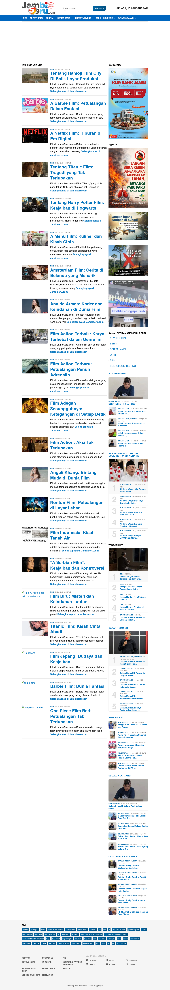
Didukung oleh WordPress (77, 985)
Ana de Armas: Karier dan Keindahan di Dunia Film (76, 306)
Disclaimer (47, 975)
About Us (26, 958)
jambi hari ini (27, 934)
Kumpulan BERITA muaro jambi (116, 934)
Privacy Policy (49, 968)
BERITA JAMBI (118, 349)
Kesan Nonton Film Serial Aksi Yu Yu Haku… (132, 608)
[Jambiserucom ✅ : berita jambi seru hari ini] (38, 8)
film (104, 930)
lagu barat (56, 939)
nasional (36, 943)
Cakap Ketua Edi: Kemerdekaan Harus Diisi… (132, 697)
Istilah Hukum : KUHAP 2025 (122, 404)
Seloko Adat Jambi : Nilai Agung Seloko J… (133, 847)
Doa (121, 574)
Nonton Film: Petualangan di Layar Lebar (77, 505)
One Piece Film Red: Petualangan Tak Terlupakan (71, 716)
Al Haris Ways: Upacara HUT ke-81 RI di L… (131, 513)
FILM (112, 360)
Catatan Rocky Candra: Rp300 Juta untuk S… (132, 878)
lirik (95, 939)
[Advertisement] (85, 41)
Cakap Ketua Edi (126, 615)
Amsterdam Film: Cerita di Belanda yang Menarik (76, 272)
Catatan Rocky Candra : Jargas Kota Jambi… (132, 889)
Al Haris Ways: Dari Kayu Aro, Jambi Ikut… (131, 501)
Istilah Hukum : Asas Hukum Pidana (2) (131, 444)
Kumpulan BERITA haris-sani (91, 934)
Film (52, 69)
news (44, 943)
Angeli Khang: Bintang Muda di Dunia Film (73, 475)
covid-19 (93, 930)
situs (103, 943)
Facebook (93, 960)
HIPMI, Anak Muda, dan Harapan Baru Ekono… (133, 913)
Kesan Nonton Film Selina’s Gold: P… (133, 598)
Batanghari (35, 930)
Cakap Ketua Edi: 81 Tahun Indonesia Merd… (132, 685)
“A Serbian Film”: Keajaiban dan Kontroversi (77, 565)
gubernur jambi (133, 930)
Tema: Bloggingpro (96, 985)
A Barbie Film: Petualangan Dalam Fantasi (78, 106)
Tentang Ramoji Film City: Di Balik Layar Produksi (76, 76)
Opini (122, 584)
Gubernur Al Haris (119, 930)
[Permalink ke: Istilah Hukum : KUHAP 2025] (128, 388)
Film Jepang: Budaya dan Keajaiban (76, 659)
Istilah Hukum (117, 373)
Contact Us (47, 958)
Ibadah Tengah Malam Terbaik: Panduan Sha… (131, 577)
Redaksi (66, 968)
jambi (144, 930)
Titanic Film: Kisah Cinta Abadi (75, 629)
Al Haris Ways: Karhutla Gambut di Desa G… (131, 525)
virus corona (121, 943)
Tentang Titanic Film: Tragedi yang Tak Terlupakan (71, 172)
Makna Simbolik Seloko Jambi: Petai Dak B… (132, 817)
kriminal (75, 934)
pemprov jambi (63, 943)
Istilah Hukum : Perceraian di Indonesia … (131, 424)
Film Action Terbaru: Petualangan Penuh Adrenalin (71, 369)
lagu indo (78, 939)
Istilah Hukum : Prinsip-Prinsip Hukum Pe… (132, 412)
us (113, 943)
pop (97, 943)
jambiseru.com (49, 934)
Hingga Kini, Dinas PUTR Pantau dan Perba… (133, 725)
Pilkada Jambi (88, 943)
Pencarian (99, 8)
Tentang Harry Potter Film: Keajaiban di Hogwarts (77, 205)
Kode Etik (46, 962)
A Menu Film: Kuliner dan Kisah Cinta (76, 239)
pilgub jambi (76, 943)
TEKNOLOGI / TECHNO (123, 365)
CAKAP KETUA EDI (118, 627)
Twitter (111, 960)
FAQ (64, 958)
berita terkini (82, 930)
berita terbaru (70, 930)
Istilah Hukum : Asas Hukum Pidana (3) (131, 434)
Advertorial (116, 717)
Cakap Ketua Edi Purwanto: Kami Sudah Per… (133, 662)
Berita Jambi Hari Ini (55, 930)
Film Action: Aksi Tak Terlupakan (72, 445)
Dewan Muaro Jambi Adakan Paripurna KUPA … (131, 766)
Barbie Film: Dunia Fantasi (77, 686)
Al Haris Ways (125, 484)
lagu (48, 939)
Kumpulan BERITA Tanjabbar (33, 939)
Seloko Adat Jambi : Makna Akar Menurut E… (133, 837)
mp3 (119, 939)
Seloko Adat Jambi (120, 775)
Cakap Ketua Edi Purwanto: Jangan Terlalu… (133, 618)
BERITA (114, 343)
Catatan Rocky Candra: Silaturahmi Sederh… (128, 866)
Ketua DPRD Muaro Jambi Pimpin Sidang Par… (130, 756)
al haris (25, 930)
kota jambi (65, 934)
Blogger (132, 964)
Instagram (133, 960)
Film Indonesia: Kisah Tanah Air (72, 535)
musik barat (134, 939)
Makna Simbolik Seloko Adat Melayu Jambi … (125, 807)
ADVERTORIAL (118, 338)
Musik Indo (26, 943)
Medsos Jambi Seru (31, 975)
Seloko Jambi (114, 804)
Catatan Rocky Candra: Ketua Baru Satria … (131, 901)
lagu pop (87, 939)
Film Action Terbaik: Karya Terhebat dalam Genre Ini (77, 336)
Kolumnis (134, 419)
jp (58, 934)
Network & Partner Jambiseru (72, 963)
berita (43, 930)
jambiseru (38, 934)
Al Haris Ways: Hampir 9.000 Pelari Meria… (130, 536)
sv (109, 943)
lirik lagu (102, 939)
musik (125, 939)
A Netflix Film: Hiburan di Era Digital (76, 136)
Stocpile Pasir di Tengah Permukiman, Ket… (131, 587)
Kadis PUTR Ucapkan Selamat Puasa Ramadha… (132, 736)
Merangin (111, 939)
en (100, 930)
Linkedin (92, 964)
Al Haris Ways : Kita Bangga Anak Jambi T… (133, 490)
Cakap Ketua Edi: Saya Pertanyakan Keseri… (130, 708)
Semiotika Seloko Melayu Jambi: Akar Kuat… (133, 827)
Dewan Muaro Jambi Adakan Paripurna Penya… (131, 746)
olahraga (52, 943)
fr (109, 930)
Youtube (112, 964)
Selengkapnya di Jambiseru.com (68, 91)
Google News (28, 962)
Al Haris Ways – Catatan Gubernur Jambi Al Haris (124, 454)
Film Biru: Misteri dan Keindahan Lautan (72, 599)
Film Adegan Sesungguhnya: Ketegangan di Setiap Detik (78, 408)
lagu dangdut (67, 939)
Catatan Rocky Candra (123, 856)
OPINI (113, 354)
